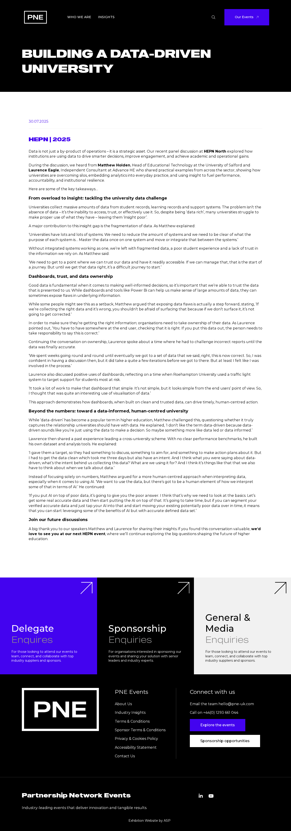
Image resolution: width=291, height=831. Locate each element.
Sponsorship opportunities (225, 741)
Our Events (244, 17)
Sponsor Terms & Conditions (140, 730)
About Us (123, 704)
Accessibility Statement (136, 747)
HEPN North (215, 151)
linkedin (201, 796)
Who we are (79, 17)
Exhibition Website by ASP (149, 821)
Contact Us (125, 756)
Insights (106, 17)
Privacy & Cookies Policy (137, 738)
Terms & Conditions (132, 721)
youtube (211, 796)
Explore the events (217, 725)
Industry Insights (130, 712)
